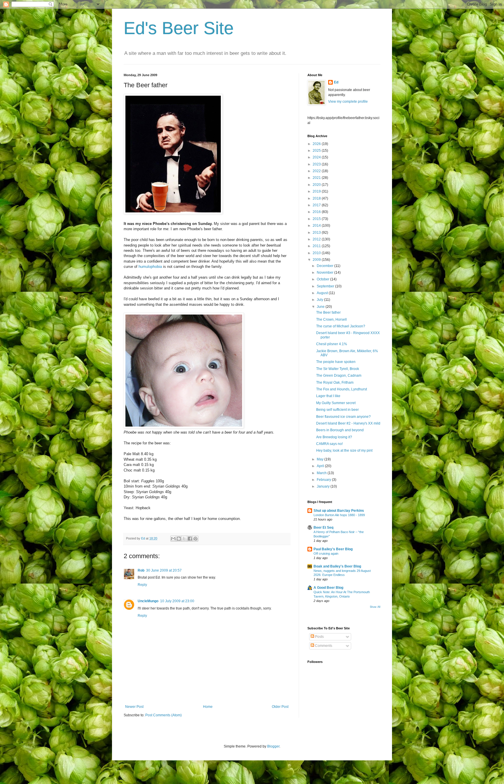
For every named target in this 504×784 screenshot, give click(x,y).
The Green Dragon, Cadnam (338, 375)
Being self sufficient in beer (337, 410)
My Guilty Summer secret (336, 403)
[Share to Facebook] (190, 539)
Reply (142, 585)
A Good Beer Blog (328, 588)
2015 (317, 219)
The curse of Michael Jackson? (340, 326)
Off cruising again (326, 553)
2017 (317, 205)
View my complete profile (348, 101)
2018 (317, 198)
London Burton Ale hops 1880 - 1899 (339, 515)
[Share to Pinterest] (195, 539)
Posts (319, 637)
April (321, 466)
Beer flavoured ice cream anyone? (343, 417)
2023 (317, 164)
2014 (317, 225)
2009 (317, 260)
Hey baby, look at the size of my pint (344, 450)
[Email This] (173, 539)
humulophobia (150, 266)
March (322, 473)
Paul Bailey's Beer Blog (333, 549)
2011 (317, 246)
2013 (317, 233)
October (323, 279)
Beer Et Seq (323, 527)
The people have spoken (336, 362)
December (325, 266)
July (320, 300)
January (323, 486)
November (325, 272)
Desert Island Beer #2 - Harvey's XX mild (348, 423)
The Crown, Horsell (331, 319)
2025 (317, 151)
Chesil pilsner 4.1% (331, 344)
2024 (317, 157)
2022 (317, 171)
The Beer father (328, 312)
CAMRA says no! (329, 444)
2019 (317, 191)
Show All (375, 606)
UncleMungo (148, 601)
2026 (317, 144)
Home (208, 707)
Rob (141, 570)
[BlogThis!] (179, 539)
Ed (336, 82)
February (324, 480)
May (320, 459)
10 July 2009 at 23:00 (177, 601)
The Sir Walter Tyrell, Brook (337, 369)
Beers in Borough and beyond (340, 430)
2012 (317, 239)
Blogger (273, 746)
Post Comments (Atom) (163, 715)
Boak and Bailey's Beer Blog (337, 566)
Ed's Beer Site (179, 28)
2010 (317, 253)
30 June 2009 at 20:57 (164, 570)
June (321, 307)
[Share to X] (184, 539)
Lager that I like (328, 396)
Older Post (280, 707)
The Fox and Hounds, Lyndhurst (341, 389)
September (326, 286)
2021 (317, 178)
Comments (323, 646)
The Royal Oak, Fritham (335, 382)
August (323, 293)
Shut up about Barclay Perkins (339, 511)
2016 (317, 212)
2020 (317, 185)
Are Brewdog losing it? (334, 437)
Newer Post (134, 707)
